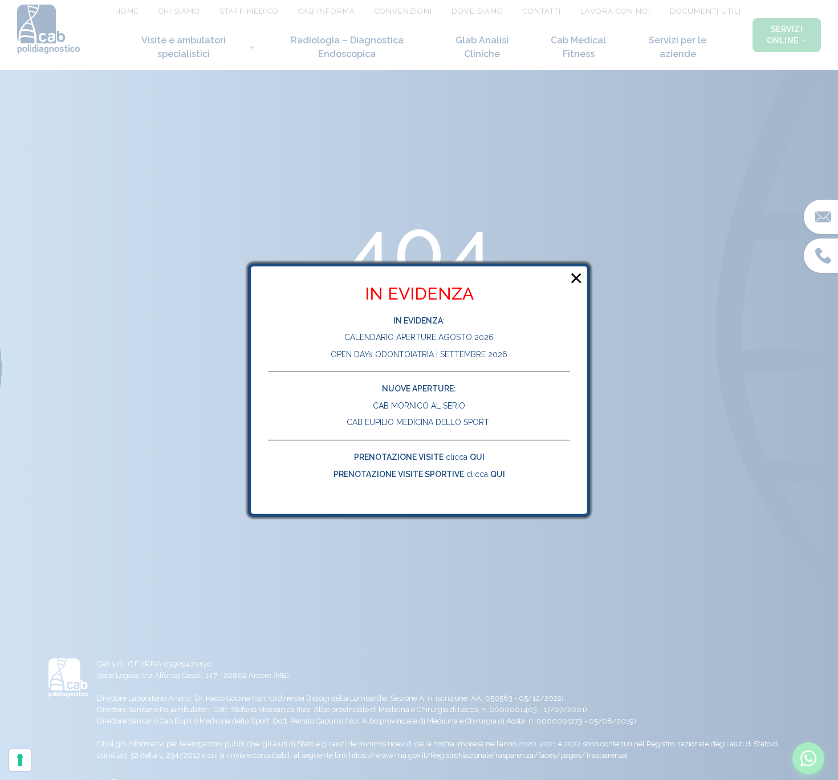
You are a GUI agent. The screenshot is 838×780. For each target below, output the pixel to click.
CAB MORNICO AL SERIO (419, 405)
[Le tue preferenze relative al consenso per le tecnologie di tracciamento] (20, 760)
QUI (477, 457)
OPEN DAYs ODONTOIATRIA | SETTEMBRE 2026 (419, 354)
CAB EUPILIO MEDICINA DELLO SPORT (419, 422)
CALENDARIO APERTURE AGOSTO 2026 (419, 337)
